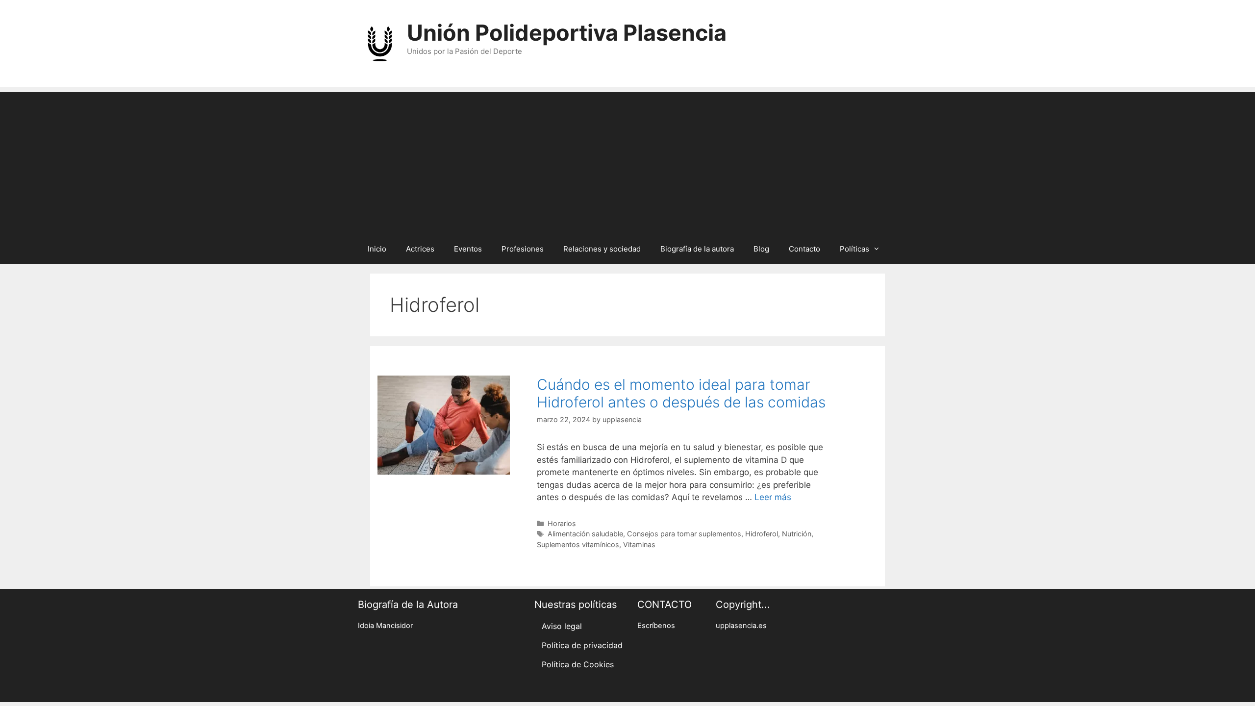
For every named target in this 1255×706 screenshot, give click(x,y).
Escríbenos (656, 625)
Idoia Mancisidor (385, 625)
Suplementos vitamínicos (578, 544)
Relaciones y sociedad (602, 248)
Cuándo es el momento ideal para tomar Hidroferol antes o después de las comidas (681, 393)
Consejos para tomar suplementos (684, 534)
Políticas (854, 248)
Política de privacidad (582, 645)
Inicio (377, 248)
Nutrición (796, 534)
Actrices (420, 248)
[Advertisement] (627, 160)
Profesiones (523, 248)
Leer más (772, 497)
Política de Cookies (578, 664)
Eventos (468, 248)
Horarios (562, 523)
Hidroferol (761, 534)
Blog (761, 248)
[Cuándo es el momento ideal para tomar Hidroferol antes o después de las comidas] (443, 472)
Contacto (804, 248)
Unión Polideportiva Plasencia (567, 32)
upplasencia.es (741, 625)
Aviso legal (562, 626)
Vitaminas (639, 544)
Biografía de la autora (697, 248)
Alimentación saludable (585, 534)
